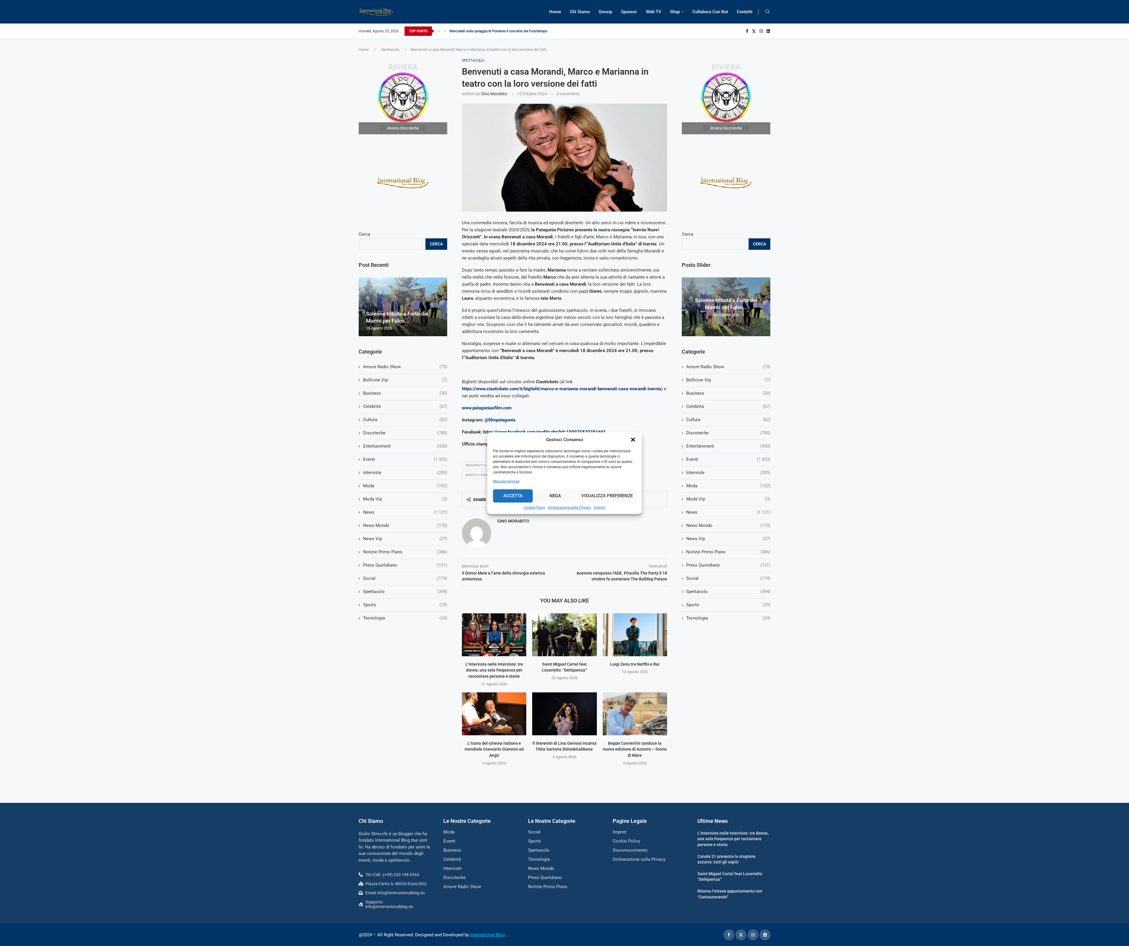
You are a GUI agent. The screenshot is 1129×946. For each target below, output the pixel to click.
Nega (555, 495)
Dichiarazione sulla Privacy (569, 507)
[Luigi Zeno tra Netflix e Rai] (635, 634)
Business (728, 393)
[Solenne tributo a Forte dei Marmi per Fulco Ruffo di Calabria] (403, 306)
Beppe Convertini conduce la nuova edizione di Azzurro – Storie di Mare (635, 749)
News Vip (728, 538)
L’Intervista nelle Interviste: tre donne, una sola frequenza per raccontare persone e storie (494, 670)
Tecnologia (728, 618)
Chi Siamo (580, 11)
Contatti (744, 11)
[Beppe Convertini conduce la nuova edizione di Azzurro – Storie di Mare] (635, 713)
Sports (728, 604)
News (728, 512)
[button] (633, 440)
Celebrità (728, 406)
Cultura (728, 419)
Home (555, 11)
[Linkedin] (768, 31)
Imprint (599, 507)
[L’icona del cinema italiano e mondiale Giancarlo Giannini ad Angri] (494, 713)
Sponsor (629, 11)
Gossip (605, 11)
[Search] (767, 11)
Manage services (506, 481)
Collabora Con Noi (710, 11)
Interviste (728, 472)
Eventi (728, 459)
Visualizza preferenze (607, 495)
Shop (675, 11)
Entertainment (728, 446)
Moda (728, 485)
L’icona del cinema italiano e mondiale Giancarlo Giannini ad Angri (494, 749)
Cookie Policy (534, 507)
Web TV (653, 11)
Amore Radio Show (728, 366)
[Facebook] (747, 31)
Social (728, 578)
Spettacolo (390, 49)
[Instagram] (761, 31)
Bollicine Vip (728, 380)
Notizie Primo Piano (728, 552)
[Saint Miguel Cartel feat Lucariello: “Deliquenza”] (564, 634)
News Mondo (728, 525)
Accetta (512, 495)
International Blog (487, 934)
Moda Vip (728, 499)
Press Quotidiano (728, 565)
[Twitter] (753, 31)
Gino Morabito (494, 93)
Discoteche (728, 433)
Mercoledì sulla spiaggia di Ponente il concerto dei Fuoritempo (498, 31)
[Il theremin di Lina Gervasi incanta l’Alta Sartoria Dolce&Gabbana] (564, 713)
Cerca (687, 234)
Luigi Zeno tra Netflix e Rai (634, 664)
